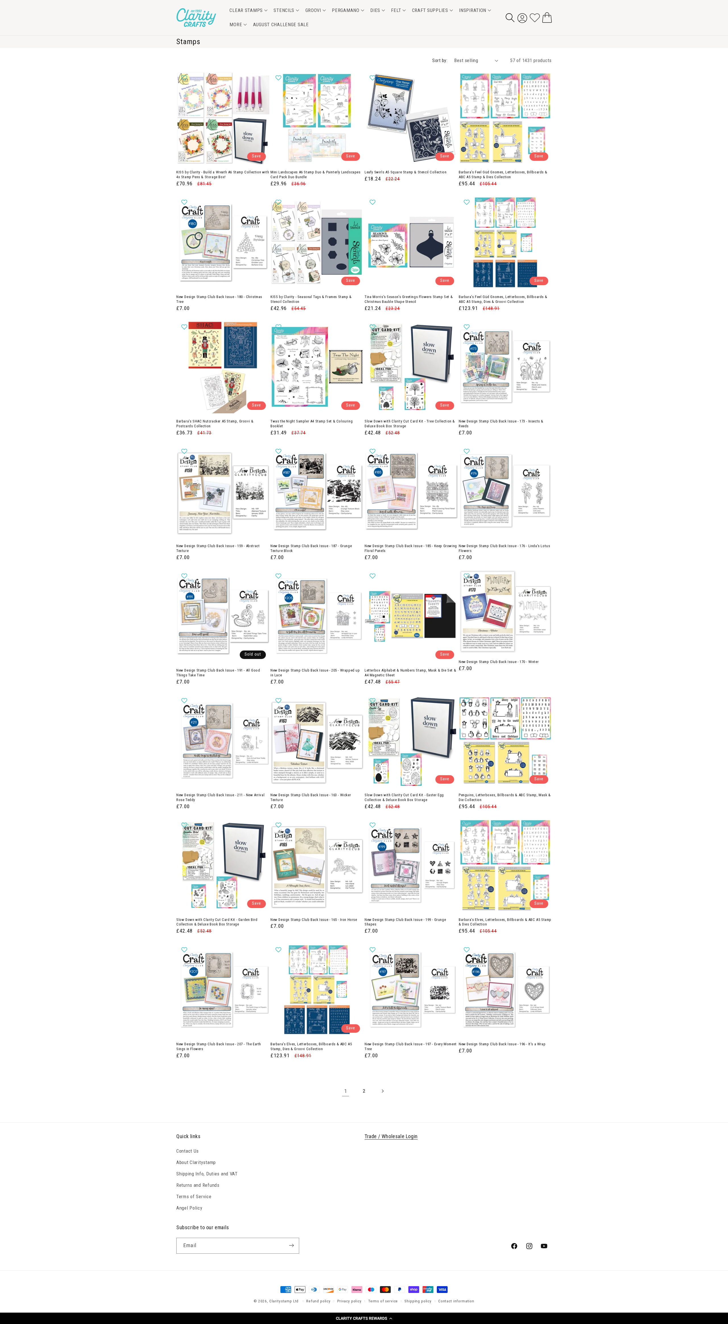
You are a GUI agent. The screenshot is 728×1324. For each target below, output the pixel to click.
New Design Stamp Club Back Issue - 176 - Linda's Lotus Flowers (504, 548)
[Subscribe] (291, 1245)
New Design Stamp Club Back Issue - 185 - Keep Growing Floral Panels (411, 548)
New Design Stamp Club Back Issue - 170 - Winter (499, 662)
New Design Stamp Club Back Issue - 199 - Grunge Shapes (405, 922)
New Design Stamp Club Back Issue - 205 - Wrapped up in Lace (315, 672)
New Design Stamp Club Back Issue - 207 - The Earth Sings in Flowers (218, 1046)
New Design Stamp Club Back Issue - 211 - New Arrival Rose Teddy (220, 797)
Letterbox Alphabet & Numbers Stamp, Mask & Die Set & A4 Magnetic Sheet (410, 672)
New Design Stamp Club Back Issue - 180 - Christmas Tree (219, 299)
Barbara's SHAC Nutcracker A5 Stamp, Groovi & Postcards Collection (214, 423)
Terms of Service (194, 1196)
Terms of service (383, 1301)
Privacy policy (349, 1301)
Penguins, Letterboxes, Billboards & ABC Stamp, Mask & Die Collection (505, 797)
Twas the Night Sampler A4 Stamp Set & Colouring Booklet (311, 423)
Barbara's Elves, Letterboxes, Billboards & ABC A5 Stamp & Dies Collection (505, 922)
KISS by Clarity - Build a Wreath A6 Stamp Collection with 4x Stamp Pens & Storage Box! (222, 174)
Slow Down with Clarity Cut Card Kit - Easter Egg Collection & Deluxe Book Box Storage (404, 797)
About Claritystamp (196, 1162)
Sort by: (439, 60)
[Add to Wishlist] (185, 77)
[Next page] (382, 1091)
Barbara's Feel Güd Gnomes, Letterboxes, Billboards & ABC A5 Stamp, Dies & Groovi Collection (503, 299)
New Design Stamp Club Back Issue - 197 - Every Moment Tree (411, 1046)
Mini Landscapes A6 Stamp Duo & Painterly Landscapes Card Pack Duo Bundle (315, 174)
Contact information (456, 1301)
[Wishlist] (535, 17)
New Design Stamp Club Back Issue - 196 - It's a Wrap (502, 1044)
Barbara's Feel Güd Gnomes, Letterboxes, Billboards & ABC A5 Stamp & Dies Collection (503, 174)
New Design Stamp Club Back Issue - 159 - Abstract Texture (218, 548)
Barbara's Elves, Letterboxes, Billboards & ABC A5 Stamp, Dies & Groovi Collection (311, 1046)
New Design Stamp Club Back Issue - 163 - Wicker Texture (310, 797)
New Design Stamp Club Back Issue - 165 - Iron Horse (313, 919)
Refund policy (318, 1301)
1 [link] (345, 1091)
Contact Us (187, 1151)
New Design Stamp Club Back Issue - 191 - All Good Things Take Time (218, 672)
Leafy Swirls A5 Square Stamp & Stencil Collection (405, 172)
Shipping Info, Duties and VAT (207, 1174)
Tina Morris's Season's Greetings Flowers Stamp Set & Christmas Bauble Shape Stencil (409, 299)
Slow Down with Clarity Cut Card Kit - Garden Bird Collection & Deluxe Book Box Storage (216, 922)
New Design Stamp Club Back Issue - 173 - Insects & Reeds (501, 423)
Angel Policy (189, 1208)
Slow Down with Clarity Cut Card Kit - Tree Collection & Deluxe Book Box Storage (410, 423)
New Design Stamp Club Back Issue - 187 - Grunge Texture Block (311, 548)
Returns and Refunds (198, 1185)
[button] (364, 1318)
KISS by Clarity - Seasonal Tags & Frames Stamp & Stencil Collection (311, 299)
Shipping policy (418, 1301)
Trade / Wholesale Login (391, 1136)
